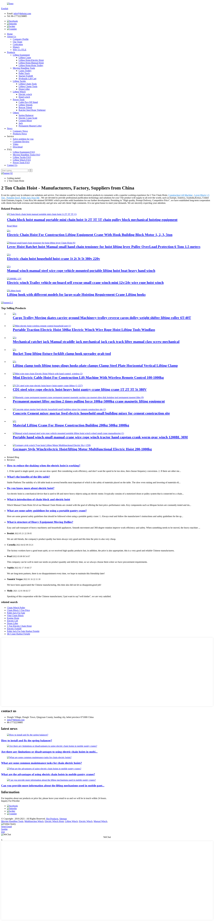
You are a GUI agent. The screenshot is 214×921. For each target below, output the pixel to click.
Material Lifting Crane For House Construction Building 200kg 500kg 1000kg (71, 425)
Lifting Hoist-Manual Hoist (31, 63)
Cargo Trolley (25, 70)
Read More (12, 226)
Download (18, 147)
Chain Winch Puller (16, 607)
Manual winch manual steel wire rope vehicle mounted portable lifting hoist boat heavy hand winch (81, 270)
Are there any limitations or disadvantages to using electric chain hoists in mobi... (49, 751)
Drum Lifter (24, 89)
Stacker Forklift (26, 76)
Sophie (4, 829)
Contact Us (12, 165)
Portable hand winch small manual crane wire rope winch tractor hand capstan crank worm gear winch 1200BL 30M (100, 437)
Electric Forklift (14, 628)
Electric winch (25, 94)
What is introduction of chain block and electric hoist (38, 499)
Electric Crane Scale (28, 118)
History (16, 47)
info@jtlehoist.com (22, 13)
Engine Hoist (13, 618)
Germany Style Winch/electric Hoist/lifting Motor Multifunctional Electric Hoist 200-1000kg (82, 449)
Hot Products (52, 818)
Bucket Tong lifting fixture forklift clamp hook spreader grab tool (62, 353)
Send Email (6, 826)
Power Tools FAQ (21, 162)
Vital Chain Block (15, 615)
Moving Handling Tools (24, 68)
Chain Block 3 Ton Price (18, 610)
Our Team (17, 42)
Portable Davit (13, 197)
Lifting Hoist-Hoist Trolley (31, 65)
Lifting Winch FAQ (22, 160)
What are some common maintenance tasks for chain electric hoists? (41, 762)
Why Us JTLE (19, 49)
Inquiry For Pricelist (10, 801)
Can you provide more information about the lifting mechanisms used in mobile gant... (52, 785)
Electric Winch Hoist (54, 821)
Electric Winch (85, 821)
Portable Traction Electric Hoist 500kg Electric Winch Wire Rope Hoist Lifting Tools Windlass (84, 330)
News (9, 128)
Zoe (3, 832)
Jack (21, 123)
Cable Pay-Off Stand (28, 102)
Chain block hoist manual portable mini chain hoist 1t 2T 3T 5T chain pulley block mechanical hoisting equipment (92, 220)
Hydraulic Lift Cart (27, 78)
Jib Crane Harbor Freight (18, 634)
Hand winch (24, 97)
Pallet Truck (24, 73)
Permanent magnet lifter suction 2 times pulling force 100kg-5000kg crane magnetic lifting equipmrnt (89, 401)
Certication (18, 44)
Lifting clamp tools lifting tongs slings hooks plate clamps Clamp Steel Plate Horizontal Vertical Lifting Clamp (95, 365)
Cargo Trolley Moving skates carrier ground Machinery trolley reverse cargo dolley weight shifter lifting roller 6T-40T (102, 318)
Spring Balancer (26, 115)
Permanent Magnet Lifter (30, 126)
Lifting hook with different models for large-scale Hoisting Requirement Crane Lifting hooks (76, 294)
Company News (20, 131)
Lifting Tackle (19, 81)
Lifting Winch (19, 91)
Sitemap (63, 818)
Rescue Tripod (25, 107)
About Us (11, 36)
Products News (20, 133)
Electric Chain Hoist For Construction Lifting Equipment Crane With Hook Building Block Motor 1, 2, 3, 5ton (89, 235)
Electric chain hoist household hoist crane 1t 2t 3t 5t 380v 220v (53, 259)
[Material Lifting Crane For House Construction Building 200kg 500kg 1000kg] (14, 421)
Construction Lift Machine (180, 195)
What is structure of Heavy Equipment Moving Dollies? (40, 522)
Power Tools (18, 99)
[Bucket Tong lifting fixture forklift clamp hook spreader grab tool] (14, 349)
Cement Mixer (25, 120)
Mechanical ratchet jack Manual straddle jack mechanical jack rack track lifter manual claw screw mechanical (96, 342)
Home (10, 34)
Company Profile (21, 39)
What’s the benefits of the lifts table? (28, 476)
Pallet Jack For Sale (16, 613)
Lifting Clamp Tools (28, 86)
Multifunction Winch (34, 821)
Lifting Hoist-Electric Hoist (31, 60)
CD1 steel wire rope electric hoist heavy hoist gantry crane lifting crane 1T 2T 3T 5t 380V (80, 389)
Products (11, 52)
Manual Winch (100, 821)
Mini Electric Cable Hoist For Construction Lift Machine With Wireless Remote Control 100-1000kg (88, 377)
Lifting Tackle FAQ (22, 157)
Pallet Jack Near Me (30, 197)
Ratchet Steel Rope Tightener (32, 110)
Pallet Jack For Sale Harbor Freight (23, 631)
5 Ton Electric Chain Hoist (19, 626)
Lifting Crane (25, 57)
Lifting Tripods (25, 105)
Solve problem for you (23, 139)
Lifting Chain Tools (28, 84)
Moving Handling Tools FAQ (26, 154)
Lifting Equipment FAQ (24, 152)
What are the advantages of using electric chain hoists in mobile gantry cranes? (48, 774)
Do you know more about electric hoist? (30, 488)
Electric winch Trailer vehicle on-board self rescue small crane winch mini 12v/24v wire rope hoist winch (85, 282)
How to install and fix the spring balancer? (26, 740)
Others (16, 112)
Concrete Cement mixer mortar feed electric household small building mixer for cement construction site (91, 413)
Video (15, 144)
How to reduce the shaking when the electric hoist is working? (43, 465)
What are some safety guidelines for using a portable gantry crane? (47, 510)
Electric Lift (12, 620)
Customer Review (21, 141)
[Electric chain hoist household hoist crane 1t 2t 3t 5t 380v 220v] (8, 255)
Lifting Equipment (21, 55)
